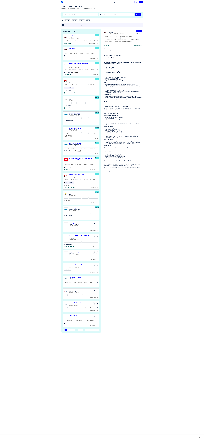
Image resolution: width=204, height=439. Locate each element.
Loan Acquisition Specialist (75, 277)
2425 (79, 329)
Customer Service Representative (76, 174)
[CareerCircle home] (66, 2)
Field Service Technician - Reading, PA (77, 192)
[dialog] (102, 437)
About (123, 2)
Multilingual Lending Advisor (75, 302)
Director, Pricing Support (74, 113)
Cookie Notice (71, 436)
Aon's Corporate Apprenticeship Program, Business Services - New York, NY (80, 159)
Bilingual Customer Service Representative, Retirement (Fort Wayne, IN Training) (79, 64)
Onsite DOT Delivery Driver (75, 128)
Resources (130, 2)
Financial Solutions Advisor (75, 98)
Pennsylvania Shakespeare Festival (77, 252)
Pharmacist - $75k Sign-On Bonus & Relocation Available (79, 236)
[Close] (199, 437)
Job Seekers (92, 2)
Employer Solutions (102, 2)
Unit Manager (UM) (73, 223)
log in (72, 25)
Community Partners (114, 2)
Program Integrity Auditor (75, 79)
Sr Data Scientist (72, 48)
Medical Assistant (73, 315)
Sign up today (111, 25)
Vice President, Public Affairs (75, 143)
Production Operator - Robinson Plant (77, 35)
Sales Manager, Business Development (78, 208)
